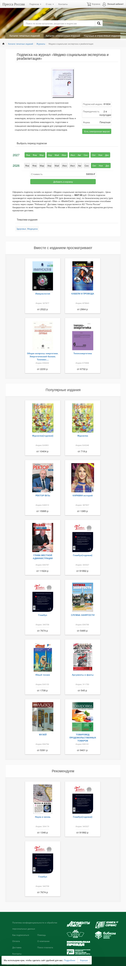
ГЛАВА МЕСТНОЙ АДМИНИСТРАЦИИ (43, 557)
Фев (34, 165)
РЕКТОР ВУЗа (42, 495)
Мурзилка (82, 435)
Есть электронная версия (97, 131)
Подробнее (69, 960)
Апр (49, 165)
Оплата (16, 941)
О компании (43, 941)
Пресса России (13, 4)
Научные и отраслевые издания (102, 35)
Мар (42, 165)
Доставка (16, 947)
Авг (79, 165)
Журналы (40, 43)
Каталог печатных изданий (25, 35)
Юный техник (42, 674)
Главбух (42, 614)
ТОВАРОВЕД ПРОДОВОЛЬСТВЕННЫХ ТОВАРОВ (82, 737)
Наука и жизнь (43, 816)
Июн (64, 165)
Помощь (41, 935)
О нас (49, 4)
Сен (87, 165)
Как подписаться (20, 935)
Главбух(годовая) (82, 555)
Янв (27, 165)
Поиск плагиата (45, 947)
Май (57, 165)
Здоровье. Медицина (27, 228)
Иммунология (42, 293)
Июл (72, 165)
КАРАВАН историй (83, 495)
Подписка (34, 4)
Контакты (63, 4)
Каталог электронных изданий (63, 35)
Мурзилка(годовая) (42, 435)
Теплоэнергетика (82, 353)
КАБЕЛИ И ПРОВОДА (82, 293)
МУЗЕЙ (43, 734)
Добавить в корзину (63, 181)
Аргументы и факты (83, 674)
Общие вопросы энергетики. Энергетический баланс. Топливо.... (42, 356)
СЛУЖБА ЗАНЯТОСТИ (82, 614)
